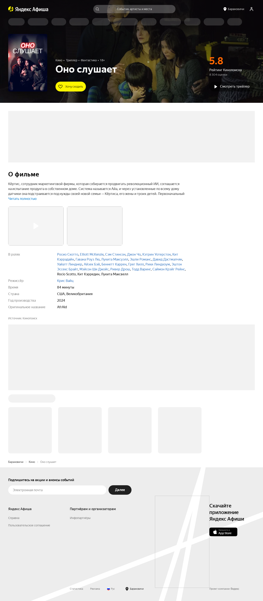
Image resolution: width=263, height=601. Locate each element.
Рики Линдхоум (157, 264)
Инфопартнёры (80, 455)
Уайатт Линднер (69, 264)
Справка (13, 455)
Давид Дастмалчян (167, 259)
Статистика (76, 526)
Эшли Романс (140, 259)
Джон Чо (134, 254)
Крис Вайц (65, 281)
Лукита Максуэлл (114, 259)
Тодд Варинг (141, 269)
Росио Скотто (67, 254)
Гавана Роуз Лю (88, 259)
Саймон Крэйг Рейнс (168, 269)
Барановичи (15, 399)
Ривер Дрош (120, 269)
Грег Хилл (136, 264)
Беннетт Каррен (114, 264)
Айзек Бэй (92, 264)
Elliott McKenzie (92, 254)
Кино (32, 399)
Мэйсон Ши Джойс (94, 269)
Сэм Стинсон (115, 254)
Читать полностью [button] (22, 199)
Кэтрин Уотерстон (156, 254)
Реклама (95, 526)
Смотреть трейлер (235, 86)
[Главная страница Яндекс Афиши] (11, 9)
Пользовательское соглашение (29, 463)
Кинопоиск (30, 318)
